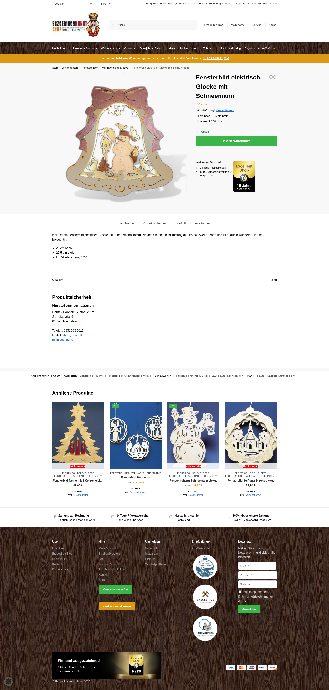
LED (214, 375)
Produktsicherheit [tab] (155, 223)
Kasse (272, 24)
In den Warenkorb (236, 141)
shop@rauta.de (73, 335)
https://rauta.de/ (62, 339)
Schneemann (235, 375)
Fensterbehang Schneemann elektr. (193, 480)
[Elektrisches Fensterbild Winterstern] (271, 77)
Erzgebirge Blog (213, 24)
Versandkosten (225, 110)
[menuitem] (73, 3)
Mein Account (107, 548)
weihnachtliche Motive (115, 67)
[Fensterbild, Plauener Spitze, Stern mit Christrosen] (275, 77)
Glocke (205, 375)
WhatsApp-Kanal (155, 564)
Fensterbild (193, 375)
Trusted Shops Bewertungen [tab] (191, 223)
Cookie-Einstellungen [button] (117, 605)
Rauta (221, 375)
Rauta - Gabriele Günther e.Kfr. (276, 375)
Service (256, 24)
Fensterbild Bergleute (135, 477)
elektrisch (179, 375)
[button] (269, 48)
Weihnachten (70, 67)
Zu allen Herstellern (111, 553)
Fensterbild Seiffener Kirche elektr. (250, 480)
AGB (102, 580)
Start (55, 67)
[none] (73, 3)
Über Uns (58, 548)
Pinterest (150, 558)
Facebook (151, 548)
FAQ (101, 558)
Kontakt (256, 3)
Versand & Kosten (110, 564)
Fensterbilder (90, 67)
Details (78, 503)
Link (242, 601)
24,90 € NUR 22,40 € (216, 58)
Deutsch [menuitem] (59, 3)
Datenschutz (60, 569)
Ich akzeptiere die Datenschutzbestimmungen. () (257, 596)
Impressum (243, 3)
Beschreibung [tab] (127, 223)
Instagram (151, 553)
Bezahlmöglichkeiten (112, 569)
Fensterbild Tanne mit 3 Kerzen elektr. (78, 480)
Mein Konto (270, 3)
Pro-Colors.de (200, 548)
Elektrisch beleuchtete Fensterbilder (101, 375)
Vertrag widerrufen (115, 589)
